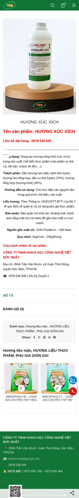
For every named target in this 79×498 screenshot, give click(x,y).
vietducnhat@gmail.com (24, 458)
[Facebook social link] (34, 337)
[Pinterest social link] (44, 337)
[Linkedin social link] (49, 337)
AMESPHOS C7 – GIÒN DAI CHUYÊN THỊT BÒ (57, 398)
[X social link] (39, 337)
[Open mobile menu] (74, 5)
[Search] (53, 5)
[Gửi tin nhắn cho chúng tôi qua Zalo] (73, 380)
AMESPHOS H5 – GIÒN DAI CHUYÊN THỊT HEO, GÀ (21, 400)
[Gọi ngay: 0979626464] (73, 391)
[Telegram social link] (54, 337)
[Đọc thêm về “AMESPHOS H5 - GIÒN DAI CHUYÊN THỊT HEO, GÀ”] (21, 388)
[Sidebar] (5, 154)
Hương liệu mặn (36, 326)
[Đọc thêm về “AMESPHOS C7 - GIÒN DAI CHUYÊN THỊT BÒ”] (57, 388)
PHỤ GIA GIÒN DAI (50, 331)
